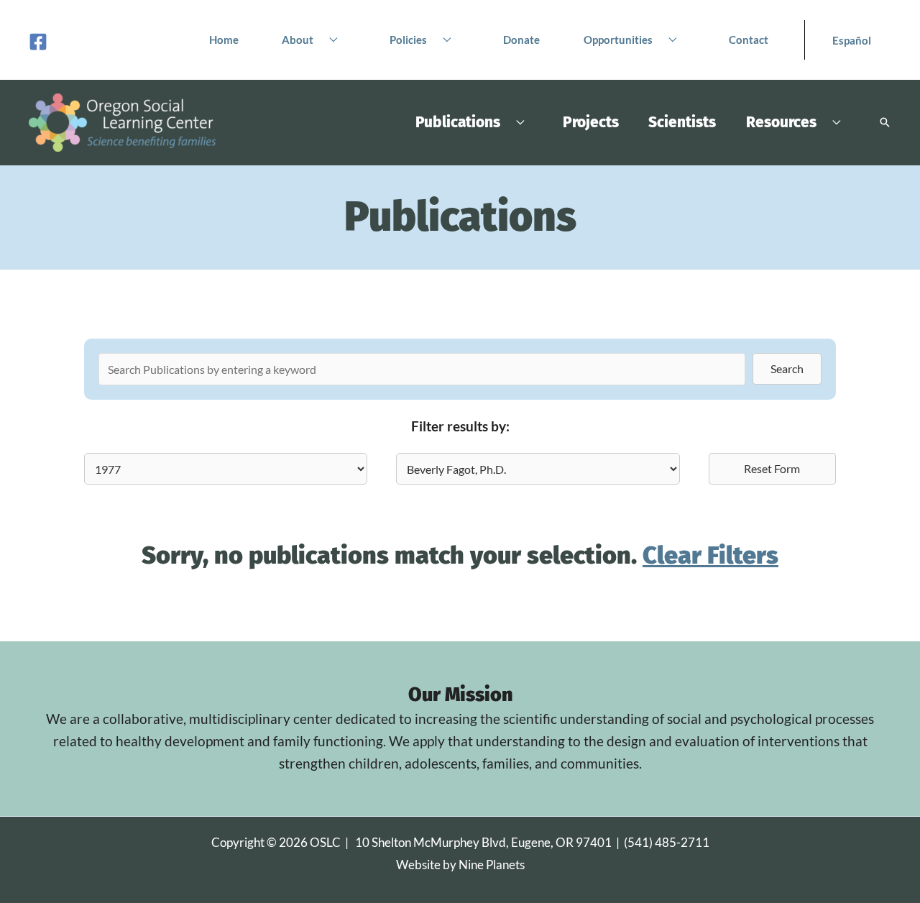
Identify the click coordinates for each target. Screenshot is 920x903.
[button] (329, 39)
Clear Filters (710, 555)
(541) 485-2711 (666, 842)
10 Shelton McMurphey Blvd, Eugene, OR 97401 (483, 842)
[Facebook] (38, 41)
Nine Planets (492, 864)
